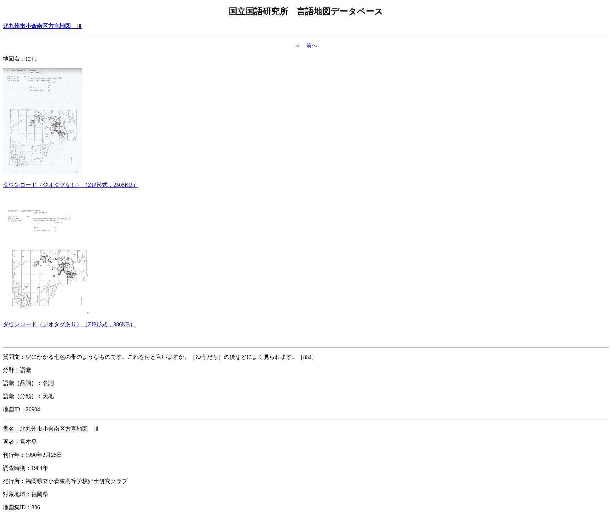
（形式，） (70, 185)
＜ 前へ (306, 45)
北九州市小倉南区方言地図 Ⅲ (42, 26)
